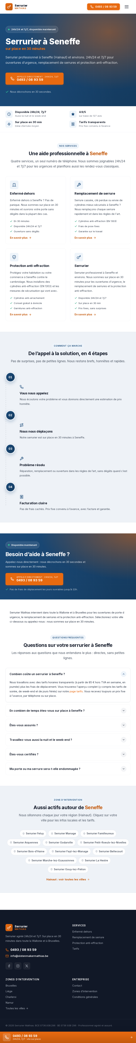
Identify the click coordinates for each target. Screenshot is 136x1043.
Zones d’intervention (84, 991)
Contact (77, 985)
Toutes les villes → (16, 1008)
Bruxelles (11, 985)
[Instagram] (17, 965)
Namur (9, 1002)
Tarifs (75, 948)
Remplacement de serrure (88, 937)
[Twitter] (26, 965)
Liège (8, 991)
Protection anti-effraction (87, 943)
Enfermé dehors (82, 931)
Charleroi (10, 997)
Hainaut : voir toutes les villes (66, 879)
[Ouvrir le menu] (127, 7)
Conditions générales (85, 997)
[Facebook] (9, 965)
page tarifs (76, 691)
